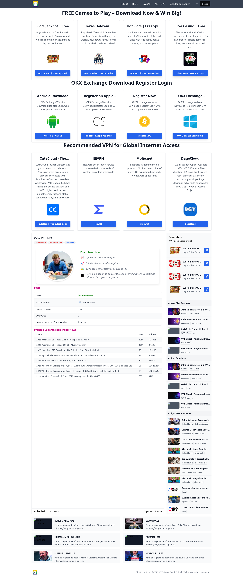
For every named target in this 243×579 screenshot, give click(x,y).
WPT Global (194, 314)
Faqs (184, 492)
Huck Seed (197, 472)
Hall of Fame (187, 472)
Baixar (205, 4)
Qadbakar (186, 502)
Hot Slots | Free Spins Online (144, 26)
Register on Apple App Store (98, 96)
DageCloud (190, 158)
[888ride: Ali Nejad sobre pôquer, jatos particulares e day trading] (174, 499)
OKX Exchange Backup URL (190, 96)
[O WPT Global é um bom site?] (174, 509)
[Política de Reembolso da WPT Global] (174, 321)
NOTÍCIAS (160, 3)
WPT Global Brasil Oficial (170, 572)
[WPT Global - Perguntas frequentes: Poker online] (174, 340)
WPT (183, 333)
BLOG (135, 3)
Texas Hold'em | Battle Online (98, 26)
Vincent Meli (200, 434)
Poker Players (187, 424)
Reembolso (185, 323)
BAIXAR (146, 3)
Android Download (52, 96)
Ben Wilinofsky (201, 463)
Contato (184, 314)
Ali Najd (194, 502)
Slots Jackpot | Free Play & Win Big (53, 26)
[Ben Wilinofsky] (174, 460)
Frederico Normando (48, 511)
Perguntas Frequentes (202, 333)
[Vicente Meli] (174, 431)
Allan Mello (199, 453)
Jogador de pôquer (180, 3)
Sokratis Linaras (201, 424)
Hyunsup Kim (151, 511)
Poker (189, 333)
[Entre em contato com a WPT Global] (174, 311)
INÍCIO (124, 3)
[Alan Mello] (174, 451)
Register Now (144, 96)
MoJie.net (144, 158)
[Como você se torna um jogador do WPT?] (174, 489)
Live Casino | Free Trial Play (190, 26)
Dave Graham (200, 443)
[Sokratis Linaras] (174, 421)
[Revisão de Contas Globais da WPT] (174, 330)
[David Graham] (174, 441)
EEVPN (98, 158)
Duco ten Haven (91, 252)
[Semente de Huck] (174, 470)
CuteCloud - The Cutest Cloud (53, 158)
